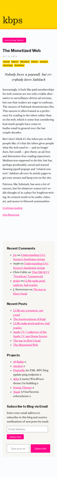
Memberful (24, 61)
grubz (16, 280)
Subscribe (15, 437)
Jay (15, 255)
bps (12, 20)
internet (6, 61)
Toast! (16, 391)
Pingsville (19, 370)
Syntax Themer (22, 387)
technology (8, 65)
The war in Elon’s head (27, 340)
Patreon (34, 61)
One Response (11, 214)
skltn (16, 379)
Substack (44, 61)
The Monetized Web (22, 50)
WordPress (19, 65)
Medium (15, 61)
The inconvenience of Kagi (29, 319)
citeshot (18, 366)
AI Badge (18, 361)
